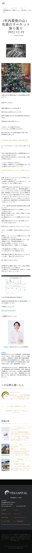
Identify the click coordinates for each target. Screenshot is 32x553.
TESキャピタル (15, 392)
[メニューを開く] (3, 3)
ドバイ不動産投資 (18, 521)
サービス (16, 510)
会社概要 (3, 510)
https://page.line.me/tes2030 (8, 310)
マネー (22, 8)
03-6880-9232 (8, 506)
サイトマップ (17, 513)
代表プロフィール (6, 513)
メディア (13, 8)
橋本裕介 (6, 347)
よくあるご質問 (5, 521)
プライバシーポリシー (19, 517)
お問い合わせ (4, 517)
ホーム (4, 8)
